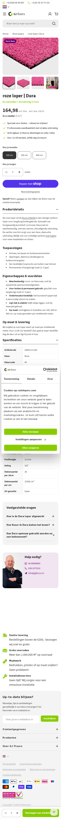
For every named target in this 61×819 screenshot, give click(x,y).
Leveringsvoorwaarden (31, 764)
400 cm (39, 155)
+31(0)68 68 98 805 (15, 2)
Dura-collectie (29, 218)
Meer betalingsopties (30, 191)
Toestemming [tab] (11, 378)
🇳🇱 (4, 756)
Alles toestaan (30, 431)
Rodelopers (25, 805)
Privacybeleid (9, 764)
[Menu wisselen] (5, 14)
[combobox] (30, 23)
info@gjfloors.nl (36, 573)
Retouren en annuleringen (42, 769)
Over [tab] (50, 378)
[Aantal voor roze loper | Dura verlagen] (6, 172)
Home (5, 34)
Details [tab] (31, 378)
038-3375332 (34, 568)
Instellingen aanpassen (29, 439)
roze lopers (50, 235)
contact (20, 198)
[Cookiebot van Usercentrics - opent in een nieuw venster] (43, 370)
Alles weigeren (30, 447)
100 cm (9, 155)
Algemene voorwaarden (14, 769)
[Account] (50, 14)
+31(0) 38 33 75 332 (41, 2)
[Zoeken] (54, 23)
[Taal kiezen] (6, 7)
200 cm (24, 155)
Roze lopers (18, 34)
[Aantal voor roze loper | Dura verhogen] (19, 172)
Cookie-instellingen (12, 775)
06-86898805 (34, 563)
